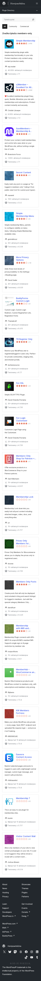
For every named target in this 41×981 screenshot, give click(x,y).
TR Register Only (24, 339)
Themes (25, 888)
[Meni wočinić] (37, 3)
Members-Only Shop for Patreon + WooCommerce (25, 457)
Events (24, 908)
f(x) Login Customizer (21, 419)
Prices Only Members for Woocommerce (23, 542)
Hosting (5, 892)
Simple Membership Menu (25, 214)
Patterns (25, 896)
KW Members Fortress (22, 711)
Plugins (24, 892)
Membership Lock (24, 497)
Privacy (5, 896)
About (4, 884)
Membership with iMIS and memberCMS (22, 627)
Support (5, 908)
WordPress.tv (9, 916)
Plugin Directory (8, 10)
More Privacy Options (22, 258)
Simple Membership (25, 40)
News (4, 888)
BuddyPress (8, 936)
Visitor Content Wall (25, 836)
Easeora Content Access (24, 755)
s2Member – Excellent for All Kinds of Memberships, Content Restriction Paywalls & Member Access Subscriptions (25, 86)
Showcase (26, 884)
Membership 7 (23, 798)
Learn (4, 904)
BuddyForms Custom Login (22, 299)
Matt (5, 928)
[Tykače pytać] (33, 19)
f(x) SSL (20, 383)
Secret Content (23, 172)
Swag (25, 916)
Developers (7, 912)
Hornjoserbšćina (14, 946)
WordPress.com (10, 924)
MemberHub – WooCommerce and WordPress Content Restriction (25, 671)
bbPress (7, 932)
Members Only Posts (26, 581)
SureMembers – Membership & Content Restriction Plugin (25, 130)
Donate (26, 912)
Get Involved (27, 904)
